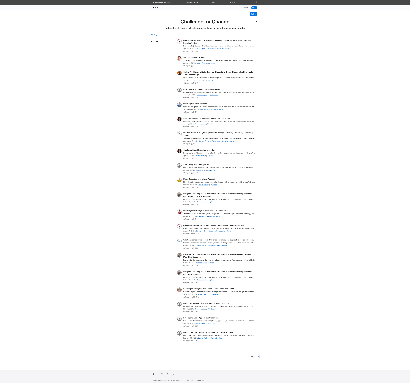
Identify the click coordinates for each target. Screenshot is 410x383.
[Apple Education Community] (162, 2)
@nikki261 (211, 170)
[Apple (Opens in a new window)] (153, 374)
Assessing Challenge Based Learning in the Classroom (206, 118)
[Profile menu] (257, 2)
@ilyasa (212, 63)
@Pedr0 (210, 80)
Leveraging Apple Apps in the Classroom (200, 318)
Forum (213, 2)
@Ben (212, 202)
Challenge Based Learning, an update (199, 150)
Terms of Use (200, 380)
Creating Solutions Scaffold (195, 104)
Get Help (232, 2)
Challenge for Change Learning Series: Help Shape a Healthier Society (213, 225)
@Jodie (209, 124)
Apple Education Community (165, 374)
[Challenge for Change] (256, 22)
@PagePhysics (216, 216)
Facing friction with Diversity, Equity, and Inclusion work (207, 303)
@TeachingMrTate (218, 109)
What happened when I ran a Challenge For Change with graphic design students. (218, 240)
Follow (253, 14)
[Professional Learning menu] (199, 2)
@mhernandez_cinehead (218, 245)
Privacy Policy (189, 380)
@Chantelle (214, 294)
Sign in (254, 7)
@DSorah (214, 185)
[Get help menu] (235, 2)
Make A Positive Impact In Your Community (201, 89)
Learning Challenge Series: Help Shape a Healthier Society (208, 289)
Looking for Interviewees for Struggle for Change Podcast (208, 332)
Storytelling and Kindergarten (196, 164)
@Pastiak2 (211, 309)
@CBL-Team (214, 95)
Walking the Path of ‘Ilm (193, 57)
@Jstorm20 (211, 323)
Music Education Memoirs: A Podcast (199, 179)
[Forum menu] (215, 2)
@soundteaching (216, 338)
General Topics (200, 48)
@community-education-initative (219, 48)
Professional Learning (191, 2)
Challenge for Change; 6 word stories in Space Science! (207, 211)
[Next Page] (258, 356)
